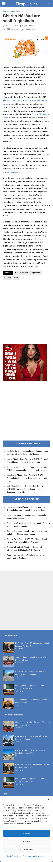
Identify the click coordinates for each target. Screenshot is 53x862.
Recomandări (18, 11)
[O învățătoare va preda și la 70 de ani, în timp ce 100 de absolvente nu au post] (8, 689)
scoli (16, 277)
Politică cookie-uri (14, 856)
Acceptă (26, 833)
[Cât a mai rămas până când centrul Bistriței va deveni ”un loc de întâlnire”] (8, 754)
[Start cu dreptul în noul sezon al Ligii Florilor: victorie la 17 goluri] (8, 661)
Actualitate (7, 11)
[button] (48, 799)
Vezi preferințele (26, 849)
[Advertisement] (26, 311)
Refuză (26, 841)
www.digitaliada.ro (11, 172)
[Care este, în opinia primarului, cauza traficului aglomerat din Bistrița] (8, 740)
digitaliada (36, 273)
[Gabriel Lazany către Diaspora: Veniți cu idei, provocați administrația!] (8, 726)
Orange (7, 277)
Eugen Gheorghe (29, 26)
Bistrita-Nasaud (21, 273)
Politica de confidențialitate (33, 856)
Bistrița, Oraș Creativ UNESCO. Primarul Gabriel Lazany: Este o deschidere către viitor (28, 478)
